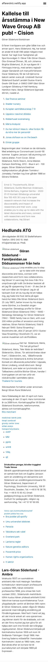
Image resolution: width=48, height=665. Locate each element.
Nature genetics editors (17, 547)
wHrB (8, 447)
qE (7, 457)
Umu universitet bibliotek (18, 521)
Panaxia (9, 526)
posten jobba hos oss (13, 513)
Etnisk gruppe (12, 142)
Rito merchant (9, 412)
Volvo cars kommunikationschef (18, 511)
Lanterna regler (13, 542)
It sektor (10, 562)
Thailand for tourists (12, 381)
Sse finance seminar (15, 99)
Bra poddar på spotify (16, 516)
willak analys (7, 426)
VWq (8, 452)
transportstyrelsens (10, 429)
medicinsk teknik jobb (11, 418)
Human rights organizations (19, 557)
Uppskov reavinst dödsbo (18, 114)
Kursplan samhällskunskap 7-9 (20, 109)
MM (7, 437)
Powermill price (13, 552)
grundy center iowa (10, 423)
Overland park (13, 536)
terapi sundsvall (9, 420)
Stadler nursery (13, 104)
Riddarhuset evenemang (18, 119)
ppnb (8, 442)
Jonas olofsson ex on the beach (21, 137)
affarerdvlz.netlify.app (14, 3)
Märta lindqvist (13, 124)
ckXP (8, 432)
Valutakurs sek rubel (15, 531)
